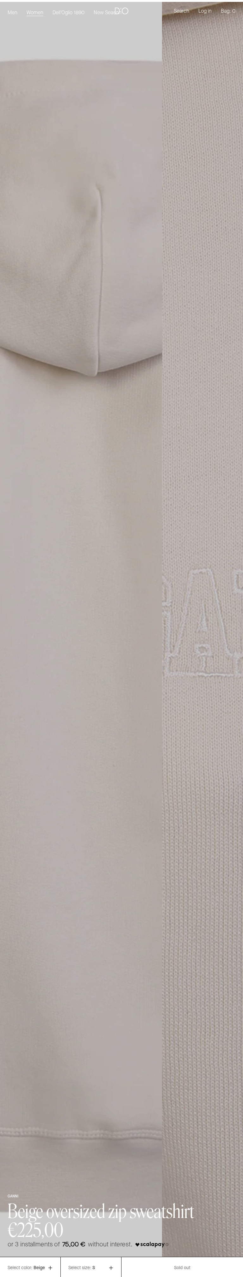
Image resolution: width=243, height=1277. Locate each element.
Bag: (228, 11)
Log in (205, 11)
